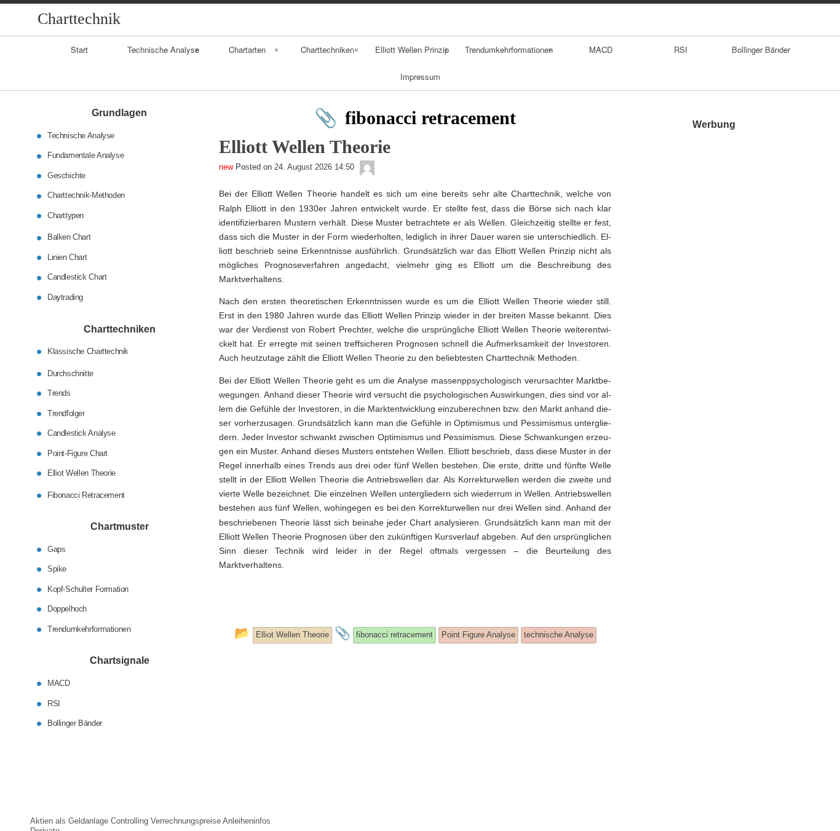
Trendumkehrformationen (509, 49)
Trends (59, 393)
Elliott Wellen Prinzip (412, 49)
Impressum (420, 76)
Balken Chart (68, 237)
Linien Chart (67, 257)
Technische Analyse (163, 49)
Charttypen (65, 215)
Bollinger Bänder (761, 49)
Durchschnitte (70, 372)
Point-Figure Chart (77, 452)
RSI (680, 49)
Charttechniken (327, 49)
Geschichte (66, 175)
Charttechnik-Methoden (86, 195)
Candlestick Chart (76, 277)
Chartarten (247, 49)
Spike (56, 568)
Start (79, 49)
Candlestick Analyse (81, 433)
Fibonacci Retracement (86, 494)
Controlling (129, 820)
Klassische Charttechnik (88, 351)
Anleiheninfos (247, 820)
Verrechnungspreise (186, 820)
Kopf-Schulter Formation (88, 588)
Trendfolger (66, 412)
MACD (600, 49)
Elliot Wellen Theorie (81, 473)
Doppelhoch (67, 608)
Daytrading (65, 297)
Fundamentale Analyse (85, 155)
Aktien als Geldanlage (69, 820)
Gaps (56, 548)
